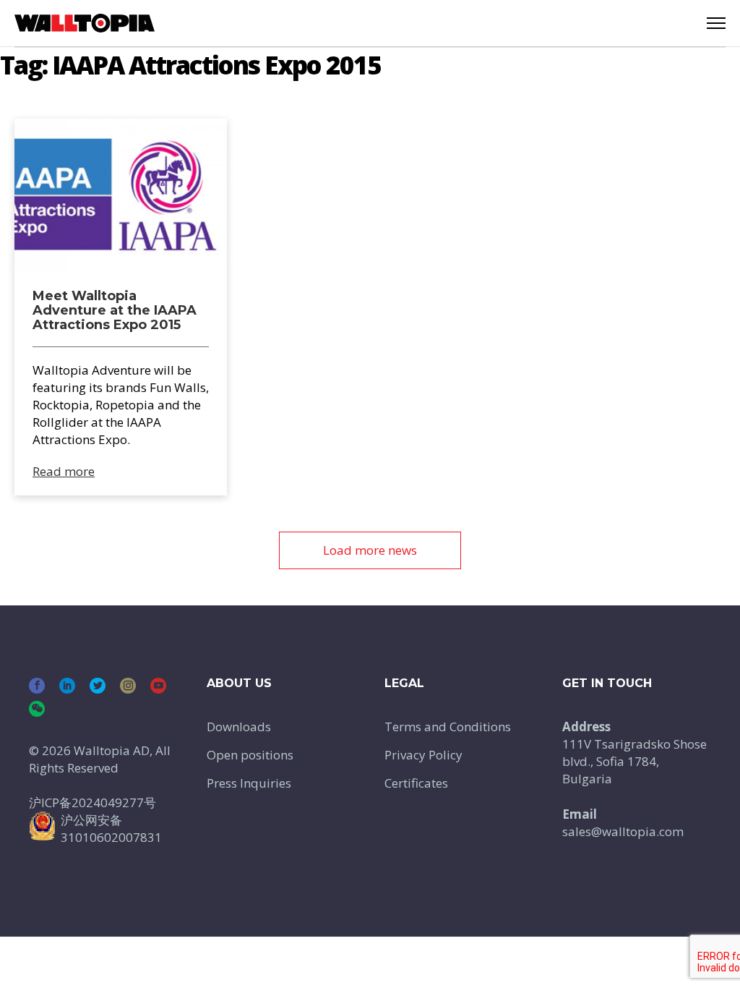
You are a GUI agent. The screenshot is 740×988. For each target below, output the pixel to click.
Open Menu (716, 23)
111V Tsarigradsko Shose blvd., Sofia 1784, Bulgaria (634, 761)
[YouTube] (158, 686)
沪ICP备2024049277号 (92, 802)
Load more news (370, 550)
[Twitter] (98, 686)
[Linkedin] (67, 686)
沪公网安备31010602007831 (111, 829)
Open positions (250, 754)
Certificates (416, 783)
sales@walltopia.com (623, 831)
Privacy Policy (423, 754)
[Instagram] (128, 686)
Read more (64, 471)
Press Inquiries (249, 783)
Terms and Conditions (447, 726)
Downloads (239, 726)
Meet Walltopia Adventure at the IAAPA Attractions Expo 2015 (115, 310)
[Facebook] (37, 686)
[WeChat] (37, 709)
